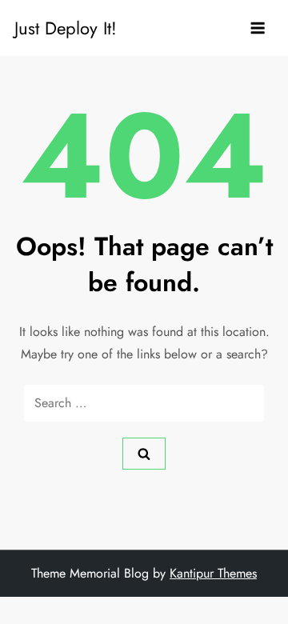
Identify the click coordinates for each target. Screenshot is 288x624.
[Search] (144, 454)
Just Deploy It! (65, 28)
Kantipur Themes (213, 573)
